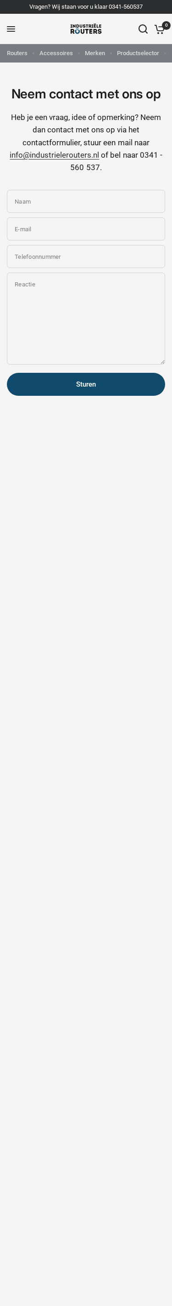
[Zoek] (143, 29)
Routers (17, 53)
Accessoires (56, 53)
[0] (158, 29)
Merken (95, 53)
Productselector (138, 53)
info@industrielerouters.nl (54, 155)
